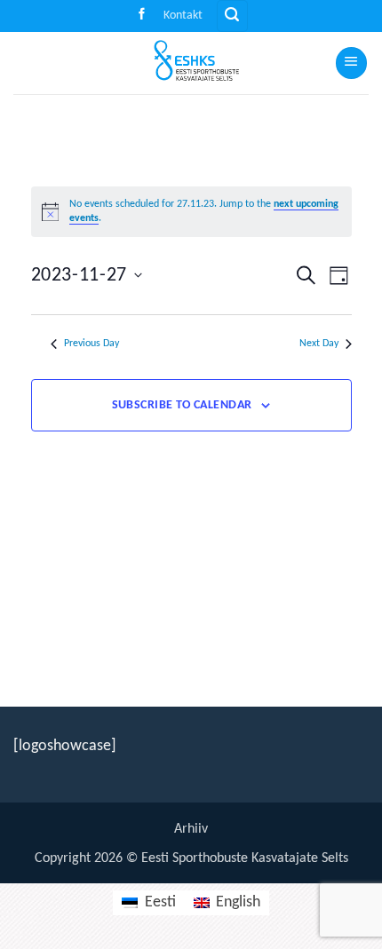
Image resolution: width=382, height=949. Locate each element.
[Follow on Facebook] (141, 15)
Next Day (318, 343)
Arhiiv (191, 829)
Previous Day (91, 343)
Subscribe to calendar (182, 405)
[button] (232, 16)
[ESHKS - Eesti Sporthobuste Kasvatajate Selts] (191, 63)
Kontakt (183, 15)
